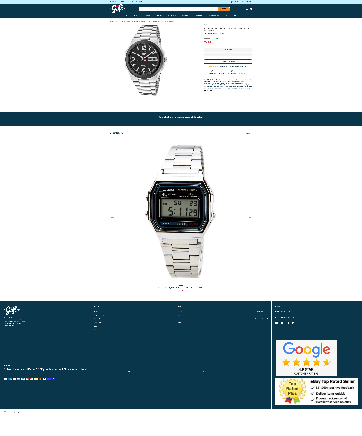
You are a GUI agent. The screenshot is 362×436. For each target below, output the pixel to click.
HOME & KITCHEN (213, 16)
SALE (235, 16)
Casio (181, 286)
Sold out (228, 50)
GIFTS (226, 16)
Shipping (180, 311)
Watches (117, 21)
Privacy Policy (259, 311)
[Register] (202, 371)
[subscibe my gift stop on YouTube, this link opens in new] (282, 323)
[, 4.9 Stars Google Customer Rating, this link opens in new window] (306, 358)
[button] (228, 55)
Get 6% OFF (35, 369)
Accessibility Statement (261, 319)
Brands (96, 330)
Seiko (205, 25)
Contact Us (97, 319)
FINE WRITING (172, 16)
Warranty (180, 322)
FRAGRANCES (198, 16)
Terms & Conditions (260, 315)
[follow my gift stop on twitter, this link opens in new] (292, 323)
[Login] (247, 9)
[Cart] (251, 9)
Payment (180, 319)
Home (111, 21)
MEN (126, 16)
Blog (95, 326)
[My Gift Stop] (12, 306)
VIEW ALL (249, 134)
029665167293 (232, 95)
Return (179, 315)
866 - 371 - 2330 (285, 311)
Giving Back (97, 322)
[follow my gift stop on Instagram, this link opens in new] (287, 323)
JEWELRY (159, 16)
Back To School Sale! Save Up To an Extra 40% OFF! (126, 2)
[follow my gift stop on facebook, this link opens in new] (276, 323)
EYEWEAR (185, 16)
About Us (96, 311)
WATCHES (147, 16)
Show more (208, 90)
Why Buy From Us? (99, 315)
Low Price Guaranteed (228, 61)
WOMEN (135, 16)
